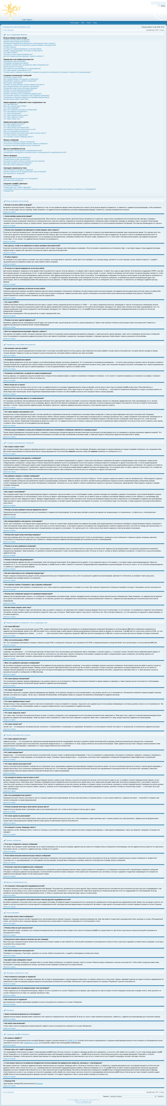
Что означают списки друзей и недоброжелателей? (23, 150)
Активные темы (25, 27)
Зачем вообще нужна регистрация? (17, 41)
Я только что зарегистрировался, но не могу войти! (22, 49)
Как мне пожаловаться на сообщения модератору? (23, 94)
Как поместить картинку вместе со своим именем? (22, 68)
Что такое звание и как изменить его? (17, 70)
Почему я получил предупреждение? (17, 92)
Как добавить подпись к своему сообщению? (20, 81)
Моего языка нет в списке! (13, 67)
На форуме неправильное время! (16, 63)
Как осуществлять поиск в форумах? (17, 157)
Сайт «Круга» (27, 20)
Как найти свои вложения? (13, 180)
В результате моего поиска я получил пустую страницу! (24, 161)
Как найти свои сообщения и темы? (17, 165)
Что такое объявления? (12, 113)
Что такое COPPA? (10, 52)
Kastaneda (39, 1083)
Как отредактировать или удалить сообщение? (21, 79)
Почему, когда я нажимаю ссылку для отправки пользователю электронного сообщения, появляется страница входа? (47, 72)
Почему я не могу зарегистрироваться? (18, 54)
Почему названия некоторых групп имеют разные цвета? (25, 133)
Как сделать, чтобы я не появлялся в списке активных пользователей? (30, 45)
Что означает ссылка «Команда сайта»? (19, 137)
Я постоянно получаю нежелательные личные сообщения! (25, 144)
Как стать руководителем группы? (16, 131)
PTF (91, 1101)
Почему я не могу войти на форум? (16, 40)
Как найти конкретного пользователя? (18, 163)
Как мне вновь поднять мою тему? (16, 99)
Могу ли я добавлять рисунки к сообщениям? (20, 110)
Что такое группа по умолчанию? (16, 135)
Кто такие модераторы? (12, 126)
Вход (95, 22)
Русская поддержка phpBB (83, 1102)
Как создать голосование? (13, 83)
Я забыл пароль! (10, 47)
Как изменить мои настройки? (15, 61)
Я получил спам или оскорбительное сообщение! (22, 145)
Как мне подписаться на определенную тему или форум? (25, 172)
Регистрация (74, 22)
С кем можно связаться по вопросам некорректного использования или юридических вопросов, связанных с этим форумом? (50, 189)
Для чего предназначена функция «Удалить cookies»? (24, 56)
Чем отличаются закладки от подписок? (18, 170)
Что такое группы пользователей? (16, 128)
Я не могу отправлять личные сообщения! (19, 142)
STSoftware (85, 1101)
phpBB (75, 1099)
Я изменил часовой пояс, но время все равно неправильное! (26, 65)
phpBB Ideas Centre (31, 1043)
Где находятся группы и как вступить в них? (20, 129)
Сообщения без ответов (11, 27)
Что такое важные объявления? (15, 111)
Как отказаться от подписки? (14, 173)
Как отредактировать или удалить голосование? (21, 86)
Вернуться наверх (10, 212)
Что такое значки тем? (12, 119)
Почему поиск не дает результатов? (17, 159)
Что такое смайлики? (11, 108)
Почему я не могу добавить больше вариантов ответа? (24, 84)
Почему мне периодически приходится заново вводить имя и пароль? (29, 43)
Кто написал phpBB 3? (12, 185)
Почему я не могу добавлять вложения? (18, 90)
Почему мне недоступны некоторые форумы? (21, 88)
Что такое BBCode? (11, 104)
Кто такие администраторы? (14, 124)
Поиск (89, 22)
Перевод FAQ (8, 191)
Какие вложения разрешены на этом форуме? (21, 178)
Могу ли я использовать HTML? (15, 106)
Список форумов (8, 30)
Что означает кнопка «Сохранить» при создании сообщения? (27, 95)
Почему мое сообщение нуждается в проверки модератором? (27, 97)
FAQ (82, 22)
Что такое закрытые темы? (14, 117)
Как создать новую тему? (13, 77)
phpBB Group (72, 1040)
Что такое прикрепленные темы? (16, 115)
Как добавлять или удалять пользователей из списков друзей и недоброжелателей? (35, 152)
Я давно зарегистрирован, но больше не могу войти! (23, 51)
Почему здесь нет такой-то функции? (17, 187)
